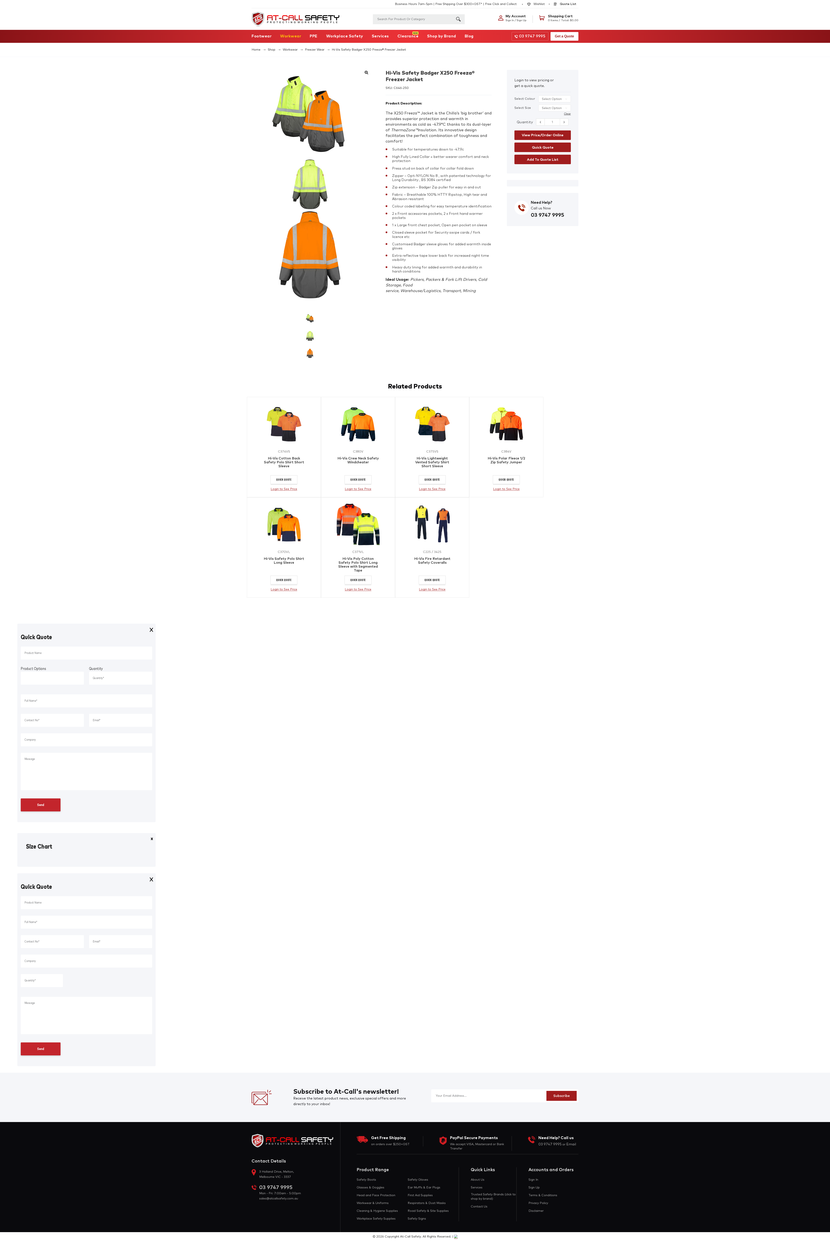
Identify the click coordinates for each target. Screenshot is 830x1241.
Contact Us (479, 1206)
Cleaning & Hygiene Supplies (377, 1210)
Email (571, 1144)
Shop (271, 49)
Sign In (533, 1179)
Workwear (290, 36)
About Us (477, 1179)
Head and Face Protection (376, 1195)
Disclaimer (536, 1210)
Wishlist (539, 4)
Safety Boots (366, 1179)
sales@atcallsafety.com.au (278, 1198)
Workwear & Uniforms (373, 1203)
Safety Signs (417, 1218)
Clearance (408, 36)
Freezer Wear (314, 49)
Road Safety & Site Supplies (428, 1210)
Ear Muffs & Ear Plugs (424, 1187)
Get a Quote (564, 36)
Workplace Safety (344, 36)
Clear (567, 114)
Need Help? (541, 203)
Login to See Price (284, 489)
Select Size (522, 107)
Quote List (567, 4)
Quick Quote (284, 479)
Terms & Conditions (542, 1195)
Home (256, 49)
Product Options (33, 669)
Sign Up (534, 1187)
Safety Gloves (418, 1179)
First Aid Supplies (420, 1195)
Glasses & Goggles (370, 1187)
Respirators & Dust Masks (427, 1203)
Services (380, 36)
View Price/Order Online (542, 135)
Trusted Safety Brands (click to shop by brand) (493, 1196)
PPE (314, 36)
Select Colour (524, 98)
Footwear (261, 36)
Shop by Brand (441, 36)
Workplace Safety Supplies (376, 1218)
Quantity (525, 122)
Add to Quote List (542, 159)
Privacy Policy (538, 1203)
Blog (469, 36)
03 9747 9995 (532, 36)
